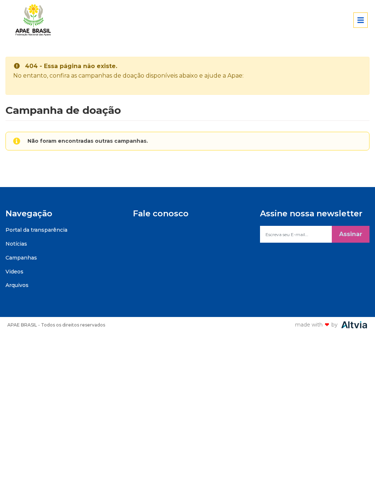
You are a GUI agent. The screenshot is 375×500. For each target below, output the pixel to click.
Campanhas (21, 257)
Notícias (16, 243)
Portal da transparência (36, 230)
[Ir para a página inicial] (36, 20)
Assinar (350, 234)
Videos (14, 271)
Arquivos (17, 285)
